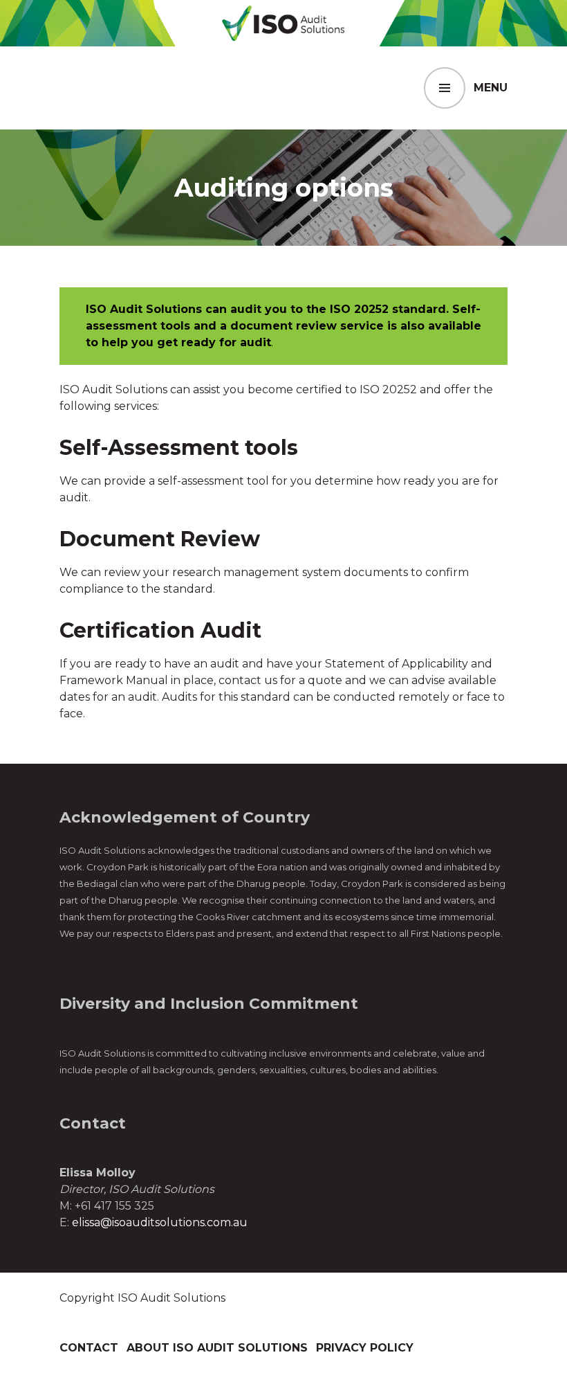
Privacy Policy (364, 1347)
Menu (491, 87)
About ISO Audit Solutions (217, 1347)
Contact (88, 1347)
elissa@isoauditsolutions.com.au (160, 1222)
